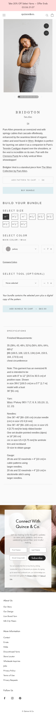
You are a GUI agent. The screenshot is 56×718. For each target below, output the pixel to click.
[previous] (14, 96)
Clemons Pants (10, 156)
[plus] (46, 25)
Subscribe (37, 558)
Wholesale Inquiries (11, 661)
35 (6, 216)
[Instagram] (12, 698)
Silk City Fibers (9, 621)
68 (23, 224)
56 (50, 216)
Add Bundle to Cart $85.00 (28, 309)
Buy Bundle (28, 190)
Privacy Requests (10, 680)
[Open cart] (52, 15)
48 (32, 216)
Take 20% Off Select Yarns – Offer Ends (28, 3)
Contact (6, 637)
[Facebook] (4, 698)
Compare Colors (10, 262)
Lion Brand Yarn (10, 616)
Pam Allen (28, 116)
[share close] (46, 33)
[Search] (47, 15)
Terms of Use (9, 675)
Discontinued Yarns (11, 651)
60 (6, 224)
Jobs (5, 665)
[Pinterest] (20, 698)
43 (23, 216)
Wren (31, 141)
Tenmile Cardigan (12, 148)
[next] (41, 96)
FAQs (5, 646)
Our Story (7, 606)
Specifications (16, 330)
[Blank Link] (28, 15)
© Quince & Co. (28, 711)
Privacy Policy (32, 576)
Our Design (8, 611)
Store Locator (9, 656)
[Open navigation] (4, 15)
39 (15, 216)
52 (41, 216)
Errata (5, 642)
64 (15, 224)
